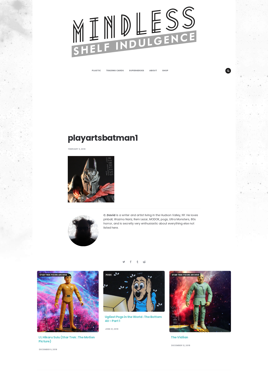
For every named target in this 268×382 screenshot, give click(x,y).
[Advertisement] (134, 102)
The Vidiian (179, 337)
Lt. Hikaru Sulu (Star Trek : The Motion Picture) (67, 339)
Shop (165, 70)
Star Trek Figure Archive (53, 275)
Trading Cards (115, 70)
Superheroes (136, 70)
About (153, 70)
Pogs (109, 275)
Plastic (96, 70)
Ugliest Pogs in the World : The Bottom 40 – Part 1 (133, 319)
